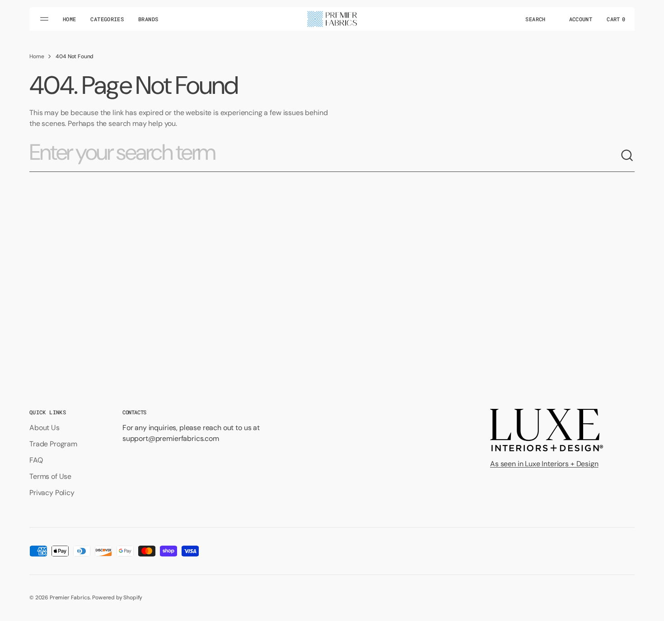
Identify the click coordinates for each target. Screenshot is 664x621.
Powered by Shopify (117, 597)
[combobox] (324, 155)
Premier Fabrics (70, 597)
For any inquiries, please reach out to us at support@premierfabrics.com (191, 433)
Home (36, 56)
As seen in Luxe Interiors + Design (544, 463)
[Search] (627, 155)
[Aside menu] (45, 19)
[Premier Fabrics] (332, 19)
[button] (535, 19)
